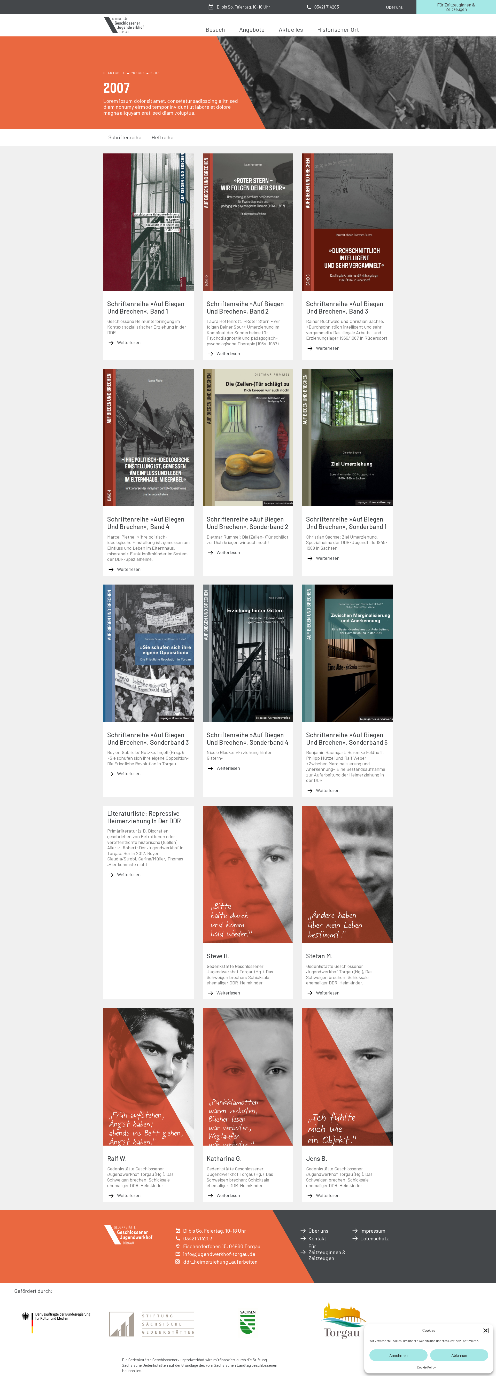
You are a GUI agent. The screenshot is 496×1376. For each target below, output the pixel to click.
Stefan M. (319, 956)
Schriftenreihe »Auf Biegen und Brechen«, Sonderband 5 (347, 738)
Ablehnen (459, 1355)
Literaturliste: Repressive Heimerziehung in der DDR (144, 817)
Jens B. (316, 1158)
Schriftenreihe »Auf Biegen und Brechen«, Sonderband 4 (248, 738)
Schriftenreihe (125, 137)
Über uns (394, 7)
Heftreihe (162, 137)
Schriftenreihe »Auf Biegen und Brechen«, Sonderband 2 (247, 522)
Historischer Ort (338, 29)
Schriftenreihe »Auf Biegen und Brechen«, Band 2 (245, 307)
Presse (138, 72)
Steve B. (218, 956)
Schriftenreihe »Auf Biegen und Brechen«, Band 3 (344, 307)
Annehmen (398, 1355)
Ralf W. (117, 1158)
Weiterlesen (128, 342)
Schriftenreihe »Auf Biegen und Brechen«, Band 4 (145, 522)
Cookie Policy (426, 1367)
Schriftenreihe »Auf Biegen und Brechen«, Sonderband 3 (148, 738)
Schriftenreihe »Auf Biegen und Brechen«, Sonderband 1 (346, 522)
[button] (485, 1330)
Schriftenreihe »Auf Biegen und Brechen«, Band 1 (145, 307)
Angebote (252, 29)
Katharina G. (224, 1158)
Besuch (215, 29)
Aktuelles (291, 29)
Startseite (114, 72)
